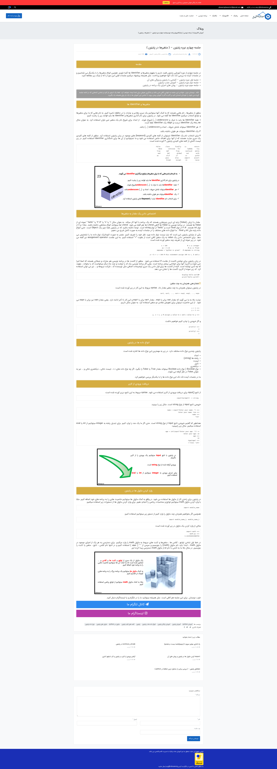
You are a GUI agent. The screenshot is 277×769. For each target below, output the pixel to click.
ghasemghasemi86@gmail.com (230, 7)
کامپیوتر (151, 54)
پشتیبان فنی (176, 54)
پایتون (138, 624)
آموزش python (187, 624)
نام (198, 719)
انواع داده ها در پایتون (149, 624)
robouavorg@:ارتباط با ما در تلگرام (257, 7)
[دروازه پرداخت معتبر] (199, 759)
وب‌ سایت (197, 728)
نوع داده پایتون (89, 624)
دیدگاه (197, 695)
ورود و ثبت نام (12, 16)
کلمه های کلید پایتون (128, 624)
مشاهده (166, 2)
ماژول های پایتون (102, 624)
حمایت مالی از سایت (186, 16)
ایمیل (135, 719)
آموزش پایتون (176, 624)
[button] (273, 2)
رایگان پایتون (157, 54)
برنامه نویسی (202, 16)
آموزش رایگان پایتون (164, 624)
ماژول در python (114, 624)
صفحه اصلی (244, 16)
